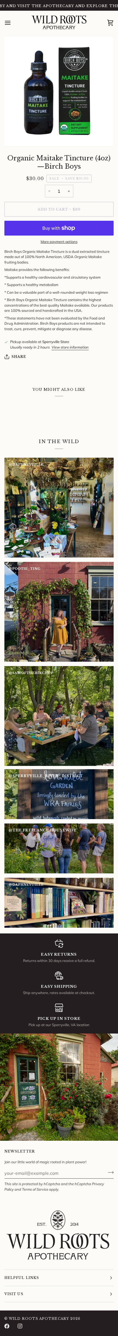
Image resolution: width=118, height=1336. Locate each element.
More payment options (59, 241)
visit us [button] (13, 1294)
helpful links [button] (21, 1278)
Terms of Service (35, 1189)
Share (19, 357)
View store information (70, 347)
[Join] (109, 1172)
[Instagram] (20, 1326)
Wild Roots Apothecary (39, 1319)
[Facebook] (6, 1326)
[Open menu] (12, 23)
